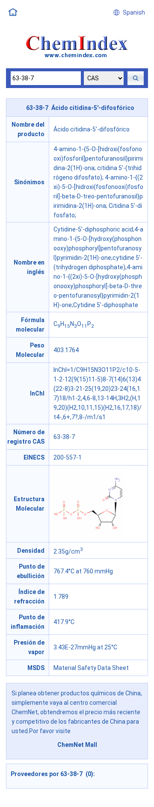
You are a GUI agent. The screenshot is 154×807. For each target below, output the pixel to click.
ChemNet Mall (77, 744)
